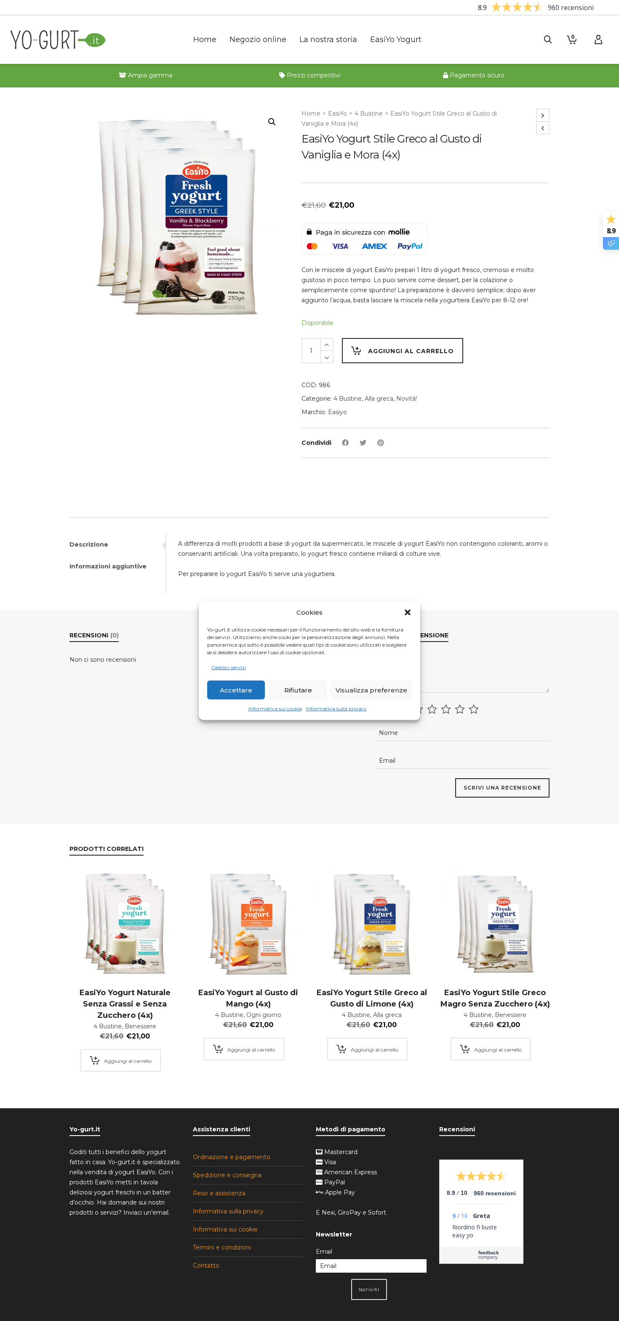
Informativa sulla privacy (336, 708)
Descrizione (88, 544)
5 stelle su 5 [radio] (475, 709)
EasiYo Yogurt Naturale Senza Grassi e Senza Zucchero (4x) (125, 1004)
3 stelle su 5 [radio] (447, 709)
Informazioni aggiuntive (108, 566)
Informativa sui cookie (275, 708)
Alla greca (379, 398)
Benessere (140, 1026)
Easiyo (337, 412)
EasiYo (337, 113)
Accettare (236, 690)
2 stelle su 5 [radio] (433, 709)
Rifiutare (298, 690)
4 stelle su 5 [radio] (461, 709)
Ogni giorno (263, 1015)
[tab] (117, 544)
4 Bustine (369, 113)
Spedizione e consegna (227, 1175)
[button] (407, 612)
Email (324, 1251)
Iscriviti (369, 1289)
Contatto (206, 1265)
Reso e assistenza (219, 1193)
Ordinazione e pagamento (231, 1157)
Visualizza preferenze (371, 690)
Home (310, 113)
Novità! (406, 398)
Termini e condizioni (222, 1247)
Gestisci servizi (228, 667)
